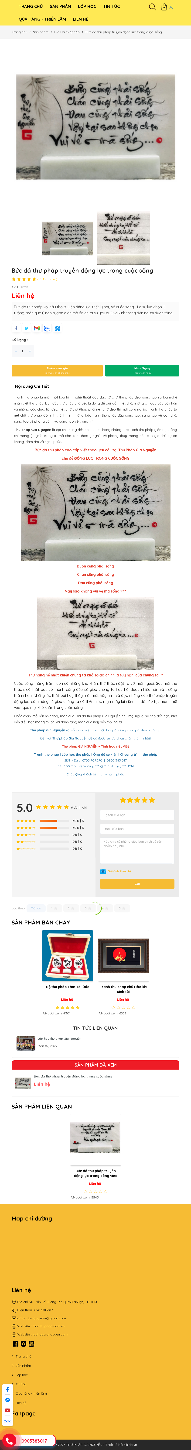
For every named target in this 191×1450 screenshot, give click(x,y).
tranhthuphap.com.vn (48, 1326)
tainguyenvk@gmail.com (47, 1318)
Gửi (137, 884)
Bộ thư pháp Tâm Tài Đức (67, 987)
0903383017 (34, 1441)
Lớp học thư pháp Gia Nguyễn (60, 1038)
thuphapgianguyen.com (49, 1334)
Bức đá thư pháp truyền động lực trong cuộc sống (73, 1076)
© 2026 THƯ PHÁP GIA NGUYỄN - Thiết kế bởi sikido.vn (95, 1445)
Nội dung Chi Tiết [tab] (32, 386)
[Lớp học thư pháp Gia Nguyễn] (26, 1043)
